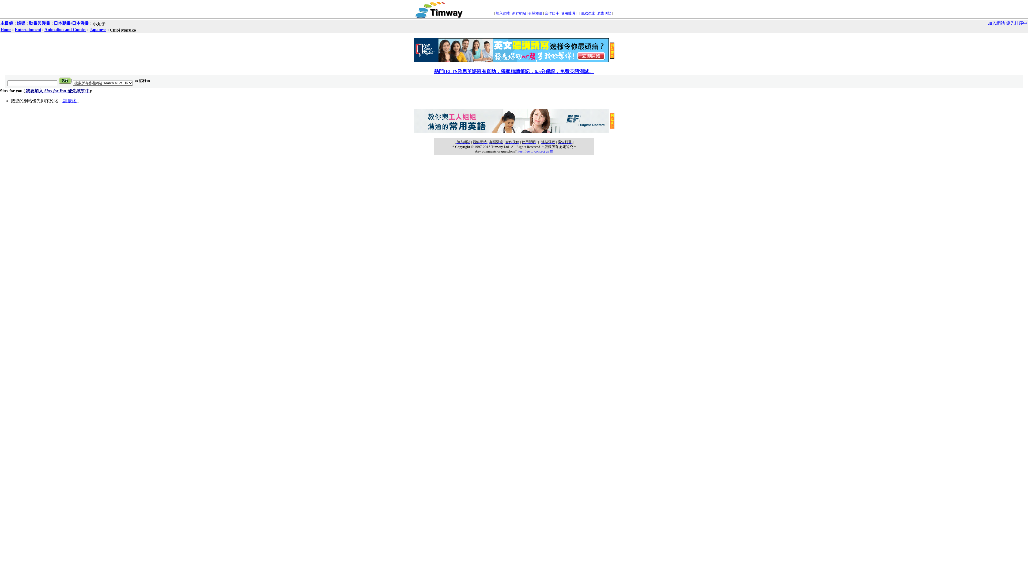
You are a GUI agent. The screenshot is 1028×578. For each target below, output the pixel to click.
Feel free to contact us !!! (535, 151)
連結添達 (588, 13)
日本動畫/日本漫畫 (72, 23)
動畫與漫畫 (40, 23)
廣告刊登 (604, 13)
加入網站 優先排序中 (1007, 23)
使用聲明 (568, 13)
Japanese (98, 29)
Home (6, 29)
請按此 (69, 100)
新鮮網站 (519, 13)
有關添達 (535, 13)
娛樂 (22, 23)
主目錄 (7, 23)
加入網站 (503, 13)
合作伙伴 (552, 13)
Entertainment (28, 29)
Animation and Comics (65, 29)
